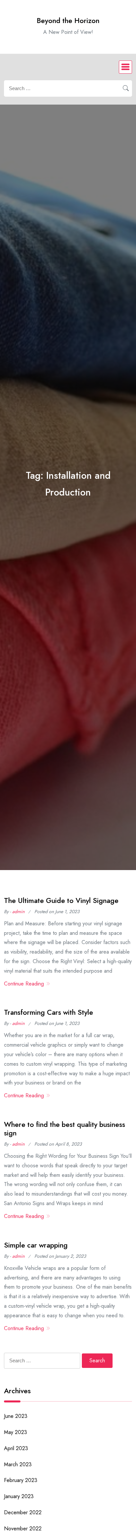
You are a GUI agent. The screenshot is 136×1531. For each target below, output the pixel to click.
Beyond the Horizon (68, 20)
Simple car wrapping (36, 1245)
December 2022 (23, 1512)
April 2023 (16, 1448)
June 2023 (15, 1416)
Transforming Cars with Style (48, 1012)
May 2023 (15, 1432)
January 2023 (19, 1496)
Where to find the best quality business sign (64, 1128)
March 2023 (18, 1464)
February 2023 (20, 1480)
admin (18, 911)
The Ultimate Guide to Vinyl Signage (61, 900)
